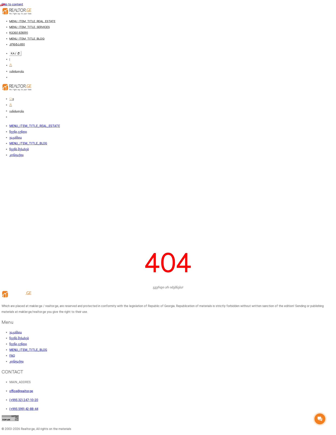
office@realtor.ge (21, 391)
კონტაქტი (17, 44)
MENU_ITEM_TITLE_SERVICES (29, 27)
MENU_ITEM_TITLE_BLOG (27, 39)
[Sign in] (10, 65)
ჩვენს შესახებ (19, 149)
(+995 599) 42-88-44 (23, 409)
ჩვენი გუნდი (18, 33)
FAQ (12, 356)
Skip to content (12, 4)
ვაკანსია (15, 137)
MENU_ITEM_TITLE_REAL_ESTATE (32, 21)
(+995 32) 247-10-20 (23, 400)
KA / (14, 53)
